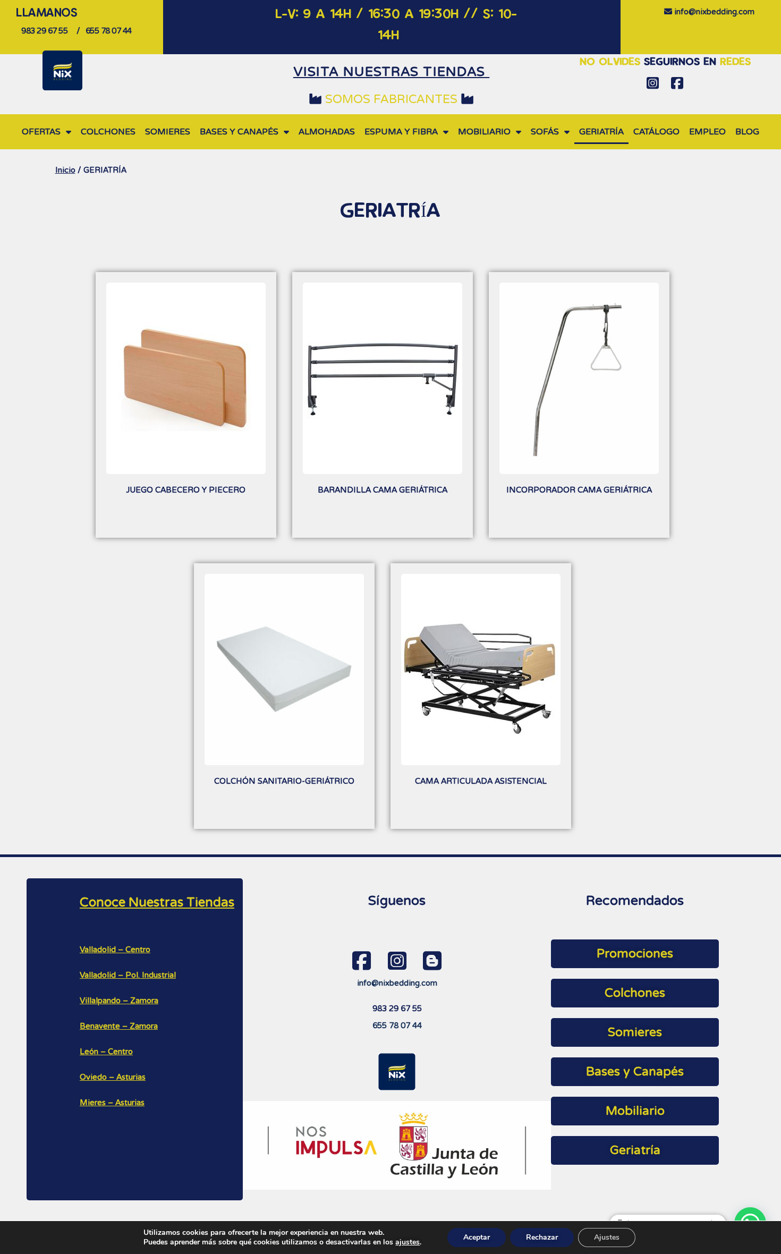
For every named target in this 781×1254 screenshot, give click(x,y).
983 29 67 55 (397, 1008)
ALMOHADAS (327, 131)
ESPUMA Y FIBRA (401, 131)
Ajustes (606, 1237)
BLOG (747, 131)
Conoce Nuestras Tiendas (157, 902)
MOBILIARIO (484, 131)
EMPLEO (707, 131)
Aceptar (476, 1237)
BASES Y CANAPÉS (239, 131)
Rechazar (542, 1237)
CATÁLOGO (656, 131)
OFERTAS (41, 131)
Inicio (65, 170)
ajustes (407, 1242)
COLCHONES (108, 131)
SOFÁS (545, 131)
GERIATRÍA (601, 131)
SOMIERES (167, 131)
